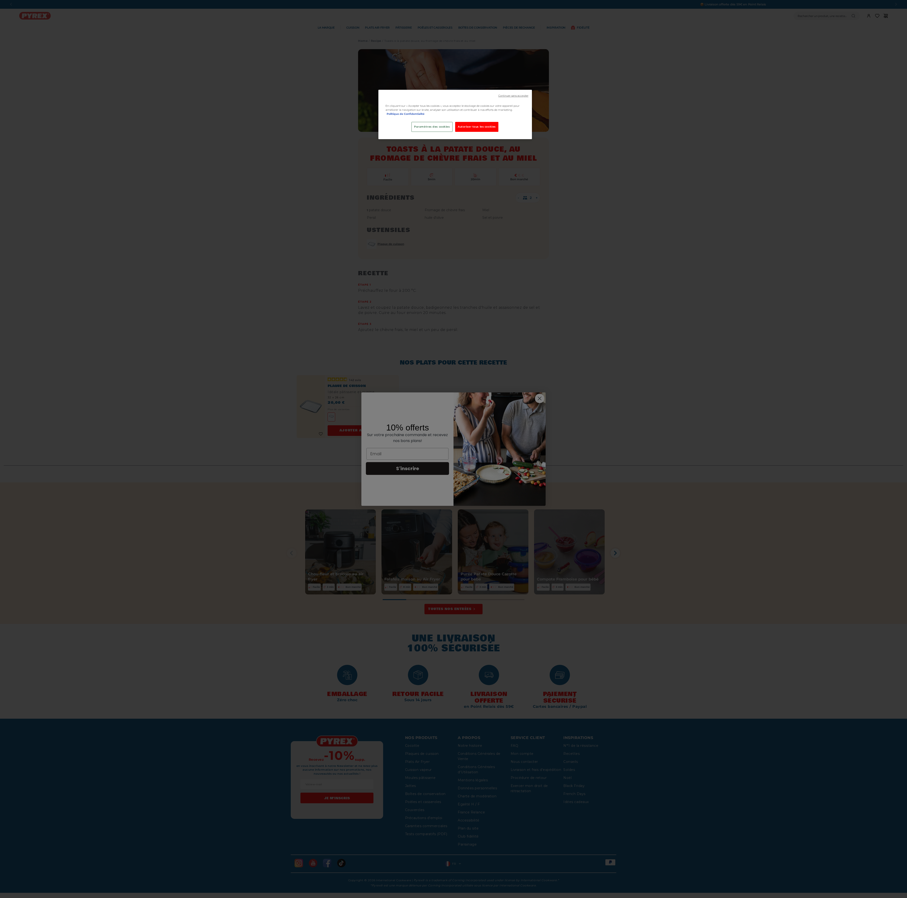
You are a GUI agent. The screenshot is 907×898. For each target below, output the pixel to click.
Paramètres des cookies (432, 126)
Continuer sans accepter (513, 95)
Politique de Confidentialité (405, 114)
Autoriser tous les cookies (477, 126)
